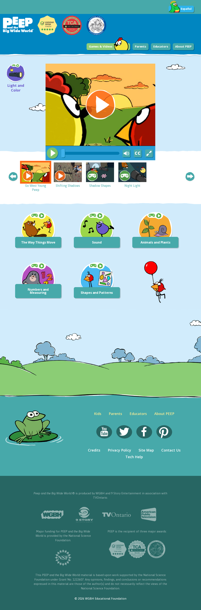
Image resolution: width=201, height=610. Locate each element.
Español (186, 9)
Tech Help (134, 456)
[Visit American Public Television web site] (148, 514)
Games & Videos (101, 46)
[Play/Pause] (52, 153)
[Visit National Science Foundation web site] (63, 557)
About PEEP (183, 46)
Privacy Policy (119, 450)
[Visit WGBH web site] (52, 514)
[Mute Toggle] (126, 153)
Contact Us (171, 450)
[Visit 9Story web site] (84, 515)
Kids (97, 413)
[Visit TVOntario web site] (116, 514)
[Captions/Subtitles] (138, 153)
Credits (94, 450)
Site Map (146, 450)
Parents (140, 46)
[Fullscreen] (149, 153)
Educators (160, 46)
